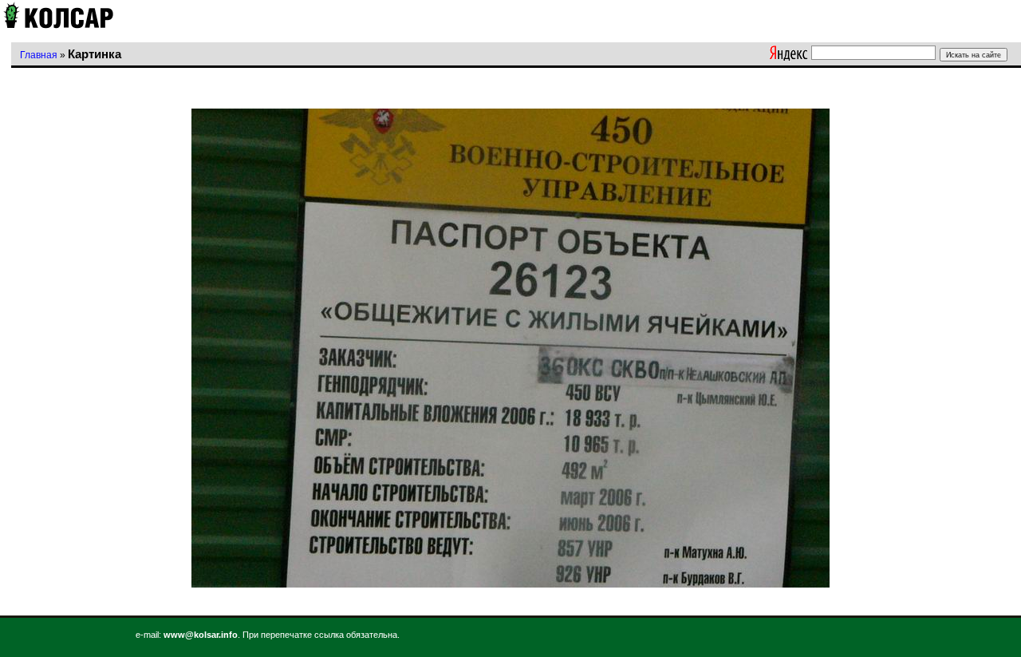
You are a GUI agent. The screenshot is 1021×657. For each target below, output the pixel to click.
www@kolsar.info (201, 634)
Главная (38, 55)
